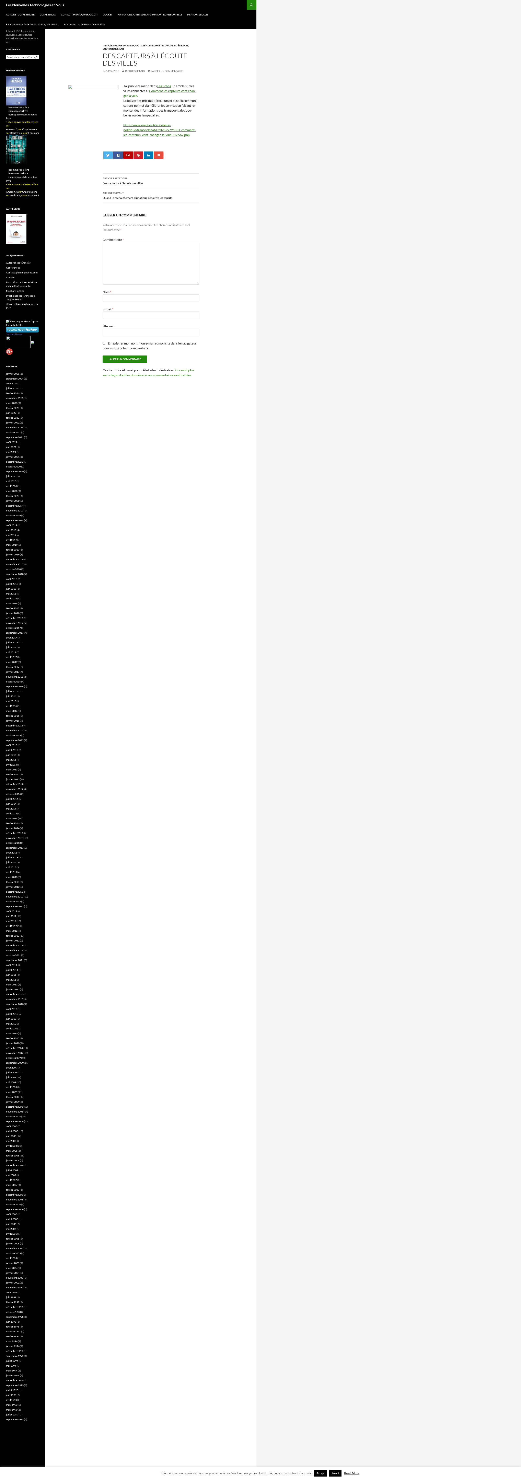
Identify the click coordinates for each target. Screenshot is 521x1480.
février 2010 (12, 1038)
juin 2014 (11, 803)
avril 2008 (11, 1145)
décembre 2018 (14, 559)
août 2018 (11, 578)
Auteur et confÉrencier (20, 14)
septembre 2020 (15, 471)
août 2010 (11, 1008)
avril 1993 (11, 1399)
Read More (351, 1473)
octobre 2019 (13, 515)
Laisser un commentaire (167, 70)
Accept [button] (321, 1473)
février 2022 (12, 417)
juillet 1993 (12, 1390)
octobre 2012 (13, 901)
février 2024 (12, 393)
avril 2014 (11, 813)
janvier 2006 (13, 1243)
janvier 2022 (13, 422)
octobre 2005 (13, 1253)
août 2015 (11, 745)
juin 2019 (11, 530)
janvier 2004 (13, 1272)
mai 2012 (11, 921)
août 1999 (11, 1292)
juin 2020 (11, 476)
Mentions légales (197, 14)
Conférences (48, 14)
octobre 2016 (13, 681)
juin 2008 (11, 1136)
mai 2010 (11, 1023)
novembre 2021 (14, 427)
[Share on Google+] (128, 155)
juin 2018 (11, 588)
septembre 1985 (15, 1419)
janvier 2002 (13, 1282)
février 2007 (12, 1189)
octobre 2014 (13, 793)
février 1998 (12, 1326)
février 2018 (12, 608)
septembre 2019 (15, 520)
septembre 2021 (15, 437)
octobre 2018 (13, 569)
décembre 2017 (14, 618)
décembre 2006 (14, 1194)
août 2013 (11, 852)
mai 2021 (11, 451)
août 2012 (11, 911)
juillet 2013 (12, 857)
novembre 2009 (14, 1052)
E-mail (108, 309)
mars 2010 (12, 1033)
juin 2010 (11, 1018)
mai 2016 (11, 701)
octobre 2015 (13, 735)
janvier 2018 (13, 613)
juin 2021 (11, 447)
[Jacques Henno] (18, 341)
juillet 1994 (12, 1360)
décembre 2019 (14, 505)
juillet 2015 (12, 750)
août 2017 (11, 637)
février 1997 (12, 1336)
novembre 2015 (14, 730)
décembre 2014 (14, 784)
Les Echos (164, 86)
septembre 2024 (15, 378)
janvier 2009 (13, 1101)
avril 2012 (11, 925)
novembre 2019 (14, 510)
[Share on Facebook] (118, 155)
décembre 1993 (14, 1380)
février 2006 (12, 1238)
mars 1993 (12, 1404)
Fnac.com (33, 132)
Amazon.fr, (12, 129)
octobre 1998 (13, 1311)
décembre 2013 (14, 833)
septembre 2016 (15, 686)
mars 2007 (12, 1184)
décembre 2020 (14, 461)
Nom (107, 292)
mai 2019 (11, 534)
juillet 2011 (12, 969)
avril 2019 (11, 539)
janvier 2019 (13, 554)
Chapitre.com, (29, 129)
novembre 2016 (14, 676)
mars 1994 (12, 1370)
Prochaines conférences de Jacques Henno (32, 24)
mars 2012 (12, 930)
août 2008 (11, 1126)
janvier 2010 (13, 1043)
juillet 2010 (12, 1013)
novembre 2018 (14, 564)
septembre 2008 (15, 1121)
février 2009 (12, 1096)
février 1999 (12, 1302)
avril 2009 (11, 1087)
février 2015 (12, 774)
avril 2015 (11, 764)
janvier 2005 (13, 1263)
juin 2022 (11, 412)
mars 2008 (12, 1150)
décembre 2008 (14, 1106)
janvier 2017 (13, 671)
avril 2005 (11, 1258)
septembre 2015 (15, 740)
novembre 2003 (14, 1277)
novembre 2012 (14, 896)
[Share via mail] (158, 155)
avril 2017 (11, 657)
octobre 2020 (13, 466)
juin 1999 (11, 1297)
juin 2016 (11, 696)
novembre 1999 (14, 1287)
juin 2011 (11, 974)
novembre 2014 (14, 789)
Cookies (108, 14)
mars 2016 (12, 710)
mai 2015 (11, 759)
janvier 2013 (13, 886)
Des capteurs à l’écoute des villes (123, 181)
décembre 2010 (14, 994)
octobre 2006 (13, 1204)
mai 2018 (11, 593)
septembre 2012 (15, 906)
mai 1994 (11, 1365)
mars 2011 (12, 984)
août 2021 (11, 442)
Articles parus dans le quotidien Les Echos (132, 45)
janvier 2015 (13, 779)
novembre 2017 (14, 622)
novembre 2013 (14, 837)
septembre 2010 (15, 1004)
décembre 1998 (14, 1307)
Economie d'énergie (175, 45)
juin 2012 (11, 916)
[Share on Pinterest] (138, 155)
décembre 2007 (14, 1165)
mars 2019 (12, 544)
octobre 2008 (13, 1116)
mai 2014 (11, 808)
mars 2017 (12, 662)
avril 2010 (11, 1028)
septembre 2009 (15, 1062)
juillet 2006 (12, 1219)
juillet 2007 (12, 1170)
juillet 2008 (12, 1131)
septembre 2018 (15, 574)
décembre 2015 (14, 725)
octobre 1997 (13, 1331)
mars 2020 (12, 491)
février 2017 (12, 666)
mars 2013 (12, 877)
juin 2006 (11, 1223)
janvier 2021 (13, 456)
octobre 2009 (13, 1057)
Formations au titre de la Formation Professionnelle (150, 14)
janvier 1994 (13, 1375)
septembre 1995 (15, 1355)
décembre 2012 (14, 891)
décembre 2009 (14, 1048)
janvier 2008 (13, 1160)
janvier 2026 (13, 373)
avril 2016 (11, 706)
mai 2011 (11, 979)
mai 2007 (11, 1175)
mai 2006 (11, 1228)
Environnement (113, 48)
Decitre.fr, (15, 132)
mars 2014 (12, 818)
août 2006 (11, 1214)
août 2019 (11, 525)
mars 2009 (12, 1092)
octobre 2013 (13, 842)
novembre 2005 (14, 1248)
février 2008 (12, 1155)
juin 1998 (11, 1321)
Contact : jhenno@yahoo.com (79, 14)
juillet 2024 (12, 388)
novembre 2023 (14, 398)
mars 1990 (12, 1409)
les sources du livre (18, 110)
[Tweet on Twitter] (108, 155)
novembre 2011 (14, 950)
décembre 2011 (14, 945)
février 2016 (12, 715)
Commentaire (113, 239)
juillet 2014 (12, 798)
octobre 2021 (13, 432)
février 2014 (12, 823)
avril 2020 (11, 486)
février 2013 (12, 881)
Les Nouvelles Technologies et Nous (35, 5)
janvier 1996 (13, 1346)
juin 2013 (11, 862)
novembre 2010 (14, 999)
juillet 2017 (12, 642)
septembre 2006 (15, 1209)
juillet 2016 (12, 691)
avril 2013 (11, 872)
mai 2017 (11, 652)
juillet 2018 (12, 583)
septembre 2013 (15, 847)
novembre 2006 (14, 1199)
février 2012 (12, 935)
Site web (108, 326)
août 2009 (11, 1067)
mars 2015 (12, 769)
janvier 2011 (13, 989)
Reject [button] (335, 1473)
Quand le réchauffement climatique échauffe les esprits (137, 195)
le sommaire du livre (18, 107)
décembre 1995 (14, 1351)
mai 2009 (11, 1082)
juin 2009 (11, 1077)
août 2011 (11, 965)
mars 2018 (12, 603)
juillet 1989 (12, 1414)
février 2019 (12, 549)
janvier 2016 (13, 720)
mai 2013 (11, 867)
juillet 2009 (12, 1072)
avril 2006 (11, 1233)
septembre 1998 (15, 1316)
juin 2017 (11, 647)
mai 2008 (11, 1140)
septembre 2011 (15, 960)
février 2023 (12, 407)
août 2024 (11, 383)
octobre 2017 (13, 627)
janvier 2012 (13, 940)
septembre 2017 (15, 632)
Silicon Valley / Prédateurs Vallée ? (84, 24)
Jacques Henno (135, 70)
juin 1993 (11, 1395)
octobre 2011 (13, 955)
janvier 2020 (13, 500)
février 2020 (12, 495)
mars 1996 (12, 1341)
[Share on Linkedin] (148, 155)
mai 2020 (11, 481)
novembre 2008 (14, 1111)
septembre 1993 (15, 1385)
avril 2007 (11, 1180)
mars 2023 (12, 403)
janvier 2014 (13, 828)
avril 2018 (11, 598)
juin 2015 (11, 754)
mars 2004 (12, 1267)
